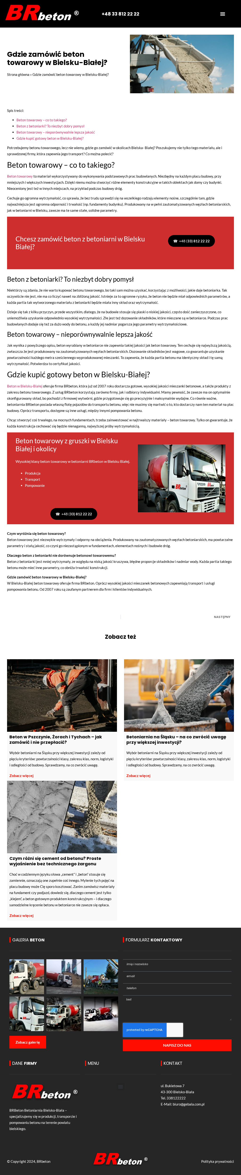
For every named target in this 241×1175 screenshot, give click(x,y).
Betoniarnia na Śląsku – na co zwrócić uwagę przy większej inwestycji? (176, 739)
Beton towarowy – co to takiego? (41, 120)
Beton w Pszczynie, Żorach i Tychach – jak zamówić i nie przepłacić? (55, 739)
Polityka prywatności (217, 1161)
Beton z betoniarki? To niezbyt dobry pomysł (50, 126)
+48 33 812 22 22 (120, 14)
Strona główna (18, 74)
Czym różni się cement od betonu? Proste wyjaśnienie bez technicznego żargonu (55, 861)
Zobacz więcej (21, 775)
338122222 (176, 1098)
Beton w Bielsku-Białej (24, 386)
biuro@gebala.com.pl (189, 1104)
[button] (223, 14)
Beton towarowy (20, 176)
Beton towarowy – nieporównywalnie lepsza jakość (55, 132)
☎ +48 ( (191, 241)
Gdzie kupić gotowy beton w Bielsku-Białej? (50, 138)
